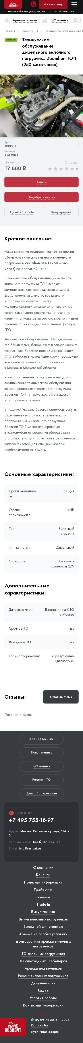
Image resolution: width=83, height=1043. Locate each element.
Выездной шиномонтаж (43, 926)
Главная (9, 31)
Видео (43, 990)
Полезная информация (43, 882)
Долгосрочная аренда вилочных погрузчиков (43, 944)
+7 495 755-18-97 (31, 820)
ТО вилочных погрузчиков (43, 953)
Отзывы (71, 162)
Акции (43, 1012)
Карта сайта (39, 1025)
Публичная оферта (45, 1032)
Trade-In (43, 904)
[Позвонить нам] (33, 4)
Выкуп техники (43, 911)
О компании (43, 867)
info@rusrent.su (30, 848)
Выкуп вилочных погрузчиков (43, 919)
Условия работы (43, 998)
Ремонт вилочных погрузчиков (43, 975)
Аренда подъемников (43, 968)
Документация (43, 983)
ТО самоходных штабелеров (43, 961)
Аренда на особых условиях (43, 934)
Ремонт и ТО (29, 31)
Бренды (43, 897)
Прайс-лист (43, 889)
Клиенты (43, 874)
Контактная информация (43, 1005)
